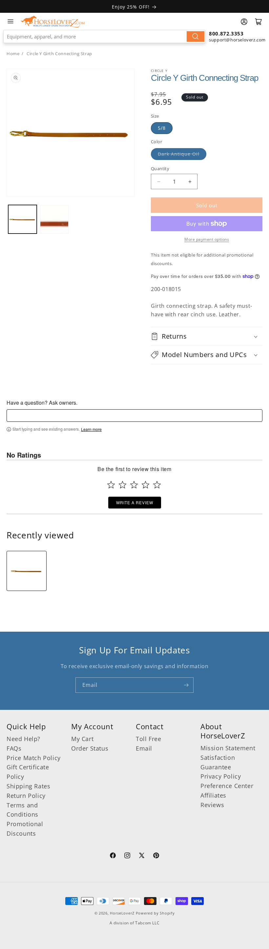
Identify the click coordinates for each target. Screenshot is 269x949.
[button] (206, 336)
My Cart (82, 739)
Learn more (91, 429)
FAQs (14, 748)
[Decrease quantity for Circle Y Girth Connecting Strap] (158, 181)
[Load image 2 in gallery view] (54, 219)
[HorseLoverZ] (53, 21)
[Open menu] (10, 21)
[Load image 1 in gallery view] (22, 219)
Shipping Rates (28, 786)
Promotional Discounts (25, 828)
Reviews (212, 805)
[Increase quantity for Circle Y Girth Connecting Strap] (189, 181)
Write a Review (134, 502)
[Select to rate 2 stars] (122, 484)
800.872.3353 (226, 33)
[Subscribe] (186, 685)
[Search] (195, 36)
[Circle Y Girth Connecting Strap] (26, 570)
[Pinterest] (156, 856)
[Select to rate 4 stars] (145, 484)
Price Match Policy (34, 758)
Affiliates (213, 795)
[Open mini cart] (258, 22)
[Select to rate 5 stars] (157, 484)
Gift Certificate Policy (28, 771)
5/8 (162, 128)
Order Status (89, 748)
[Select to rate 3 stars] (134, 484)
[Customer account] (244, 22)
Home (13, 53)
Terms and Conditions (22, 810)
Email (144, 748)
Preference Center (226, 786)
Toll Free (148, 739)
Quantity (160, 168)
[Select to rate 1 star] (111, 484)
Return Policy (26, 796)
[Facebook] (113, 856)
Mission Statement (227, 748)
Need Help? (23, 739)
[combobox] (104, 36)
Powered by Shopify (155, 913)
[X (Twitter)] (141, 856)
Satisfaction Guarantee (217, 762)
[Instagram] (127, 856)
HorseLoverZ (122, 913)
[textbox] (134, 415)
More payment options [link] (206, 239)
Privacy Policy (220, 776)
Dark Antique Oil (178, 154)
